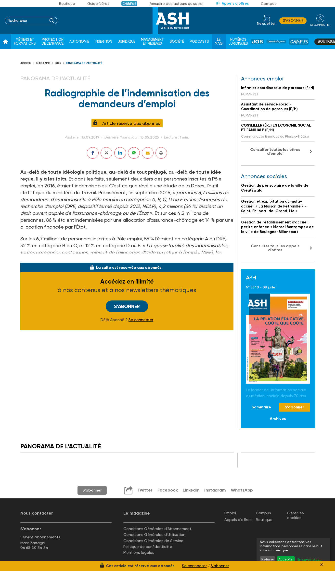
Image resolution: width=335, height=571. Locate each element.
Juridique (126, 41)
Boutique (67, 3)
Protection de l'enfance (53, 42)
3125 (58, 63)
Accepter (286, 559)
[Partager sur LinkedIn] (120, 153)
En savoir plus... (309, 559)
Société (177, 41)
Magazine (43, 63)
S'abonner (293, 20)
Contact (268, 3)
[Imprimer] (161, 153)
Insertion (103, 41)
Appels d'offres (235, 3)
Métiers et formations (25, 42)
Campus (129, 3)
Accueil (25, 63)
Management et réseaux (152, 42)
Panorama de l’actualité (84, 63)
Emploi (230, 513)
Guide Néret (98, 3)
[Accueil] (5, 42)
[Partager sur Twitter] (106, 153)
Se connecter (141, 320)
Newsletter (266, 24)
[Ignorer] (321, 564)
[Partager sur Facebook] (93, 153)
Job (257, 41)
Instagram (215, 490)
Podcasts (199, 41)
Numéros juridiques (238, 42)
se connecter (320, 24)
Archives (278, 418)
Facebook (167, 490)
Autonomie (79, 41)
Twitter (145, 490)
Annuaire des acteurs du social (176, 3)
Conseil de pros (276, 42)
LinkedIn (191, 490)
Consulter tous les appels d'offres (275, 248)
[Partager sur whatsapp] (134, 153)
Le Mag (219, 42)
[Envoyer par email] (148, 153)
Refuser (267, 559)
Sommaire (261, 407)
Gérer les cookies (295, 515)
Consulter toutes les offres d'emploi (275, 151)
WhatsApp (242, 490)
